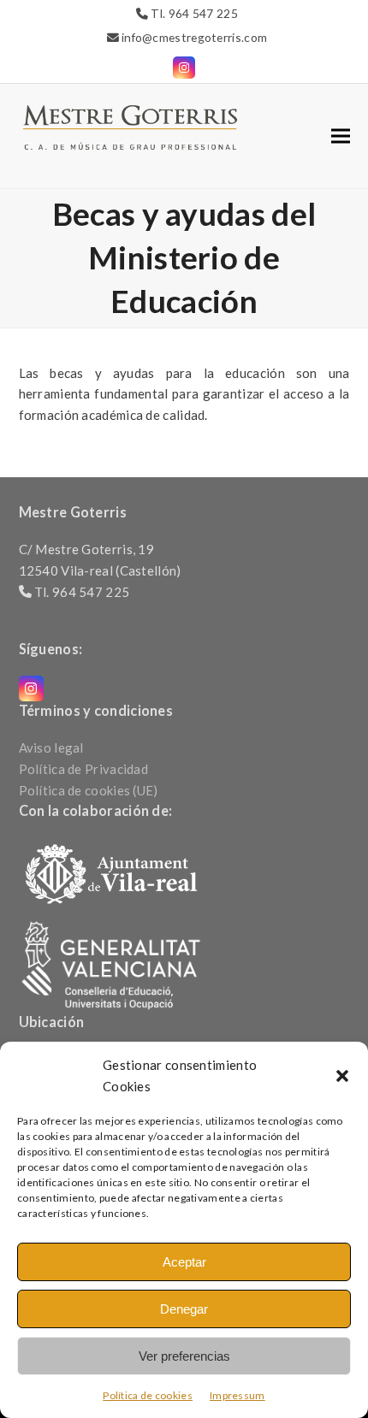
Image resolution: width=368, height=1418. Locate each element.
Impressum (237, 1395)
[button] (342, 1075)
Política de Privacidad (84, 769)
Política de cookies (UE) (88, 790)
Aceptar (184, 1262)
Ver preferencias (184, 1356)
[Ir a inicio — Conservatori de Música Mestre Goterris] (130, 125)
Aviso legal (51, 747)
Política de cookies (148, 1395)
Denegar (184, 1309)
